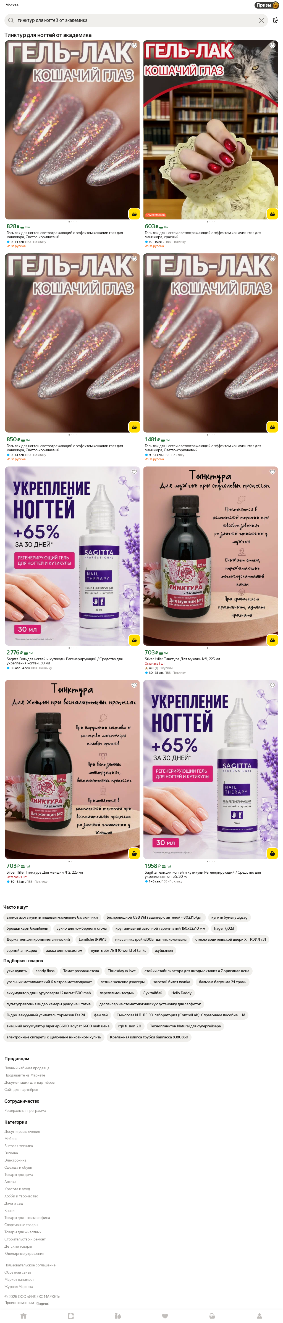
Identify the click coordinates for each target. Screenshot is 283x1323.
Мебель (10, 1139)
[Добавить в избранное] (134, 46)
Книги (9, 1210)
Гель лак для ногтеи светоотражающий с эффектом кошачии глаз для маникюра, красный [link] (203, 235)
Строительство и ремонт (25, 1239)
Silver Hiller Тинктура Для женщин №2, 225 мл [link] (45, 872)
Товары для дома (18, 1175)
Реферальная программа (25, 1111)
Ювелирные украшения (24, 1254)
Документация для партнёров (29, 1082)
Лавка (118, 1316)
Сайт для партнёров (21, 1090)
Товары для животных (22, 1232)
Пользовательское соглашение (30, 1265)
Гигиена (11, 1153)
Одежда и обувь (18, 1167)
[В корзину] (134, 214)
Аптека (10, 1182)
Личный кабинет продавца (26, 1068)
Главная (23, 1316)
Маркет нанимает (19, 1279)
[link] (52, 917)
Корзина (212, 1316)
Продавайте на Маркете (24, 1075)
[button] (275, 20)
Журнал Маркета (18, 1287)
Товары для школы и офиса (27, 1218)
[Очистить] (261, 20)
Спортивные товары (21, 1225)
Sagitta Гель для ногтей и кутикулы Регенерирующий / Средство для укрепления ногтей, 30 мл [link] (65, 661)
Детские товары (18, 1246)
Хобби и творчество (21, 1196)
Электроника (15, 1160)
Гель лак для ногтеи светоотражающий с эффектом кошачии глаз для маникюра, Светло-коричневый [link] (65, 235)
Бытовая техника (18, 1146)
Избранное (165, 1316)
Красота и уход (17, 1189)
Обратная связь (17, 1272)
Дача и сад (13, 1203)
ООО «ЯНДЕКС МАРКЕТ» (39, 1297)
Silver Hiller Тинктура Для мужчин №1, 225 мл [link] (182, 659)
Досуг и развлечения (22, 1132)
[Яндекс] (42, 1303)
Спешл (71, 1316)
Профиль (259, 1316)
